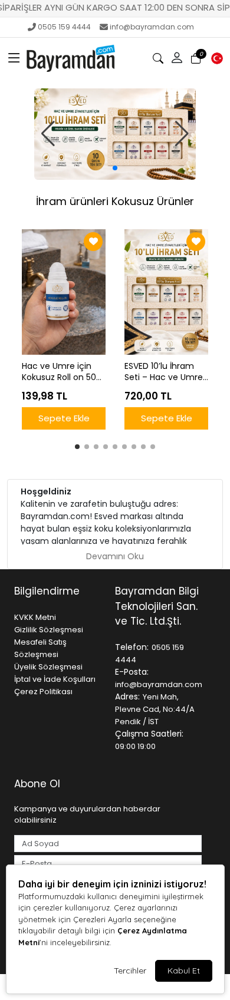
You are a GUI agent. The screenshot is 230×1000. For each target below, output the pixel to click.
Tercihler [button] (130, 970)
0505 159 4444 (64, 27)
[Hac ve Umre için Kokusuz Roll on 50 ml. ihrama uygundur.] (64, 292)
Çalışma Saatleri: (149, 734)
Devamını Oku (115, 556)
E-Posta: (132, 672)
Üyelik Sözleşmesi (48, 666)
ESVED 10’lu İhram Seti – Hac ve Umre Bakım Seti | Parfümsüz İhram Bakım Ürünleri (163, 372)
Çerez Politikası (43, 691)
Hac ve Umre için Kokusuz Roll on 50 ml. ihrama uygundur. (59, 372)
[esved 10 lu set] (115, 134)
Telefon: (132, 647)
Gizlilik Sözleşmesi (48, 629)
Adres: (127, 696)
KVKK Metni (35, 617)
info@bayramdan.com (152, 27)
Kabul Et (183, 970)
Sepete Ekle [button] (64, 418)
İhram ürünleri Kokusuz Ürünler (115, 201)
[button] (14, 58)
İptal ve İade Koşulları (55, 679)
